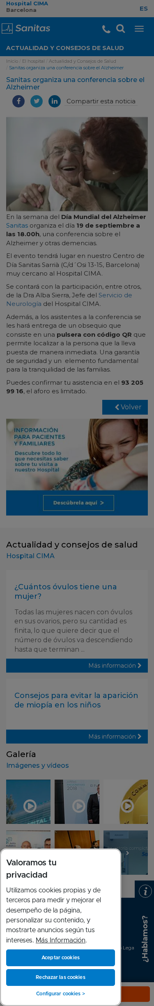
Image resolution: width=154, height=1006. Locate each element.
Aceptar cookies (60, 957)
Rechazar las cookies (60, 977)
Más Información (60, 940)
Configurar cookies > (60, 993)
